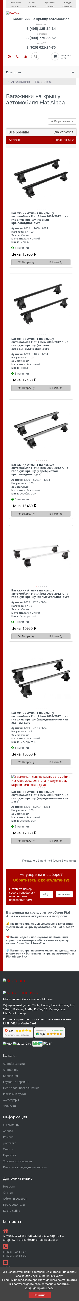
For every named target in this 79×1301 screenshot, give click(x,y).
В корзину (27, 262)
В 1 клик (54, 262)
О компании (11, 1125)
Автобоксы (10, 1070)
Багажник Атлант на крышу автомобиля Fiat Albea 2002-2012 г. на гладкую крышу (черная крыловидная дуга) (39, 217)
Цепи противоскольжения (21, 1088)
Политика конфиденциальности (25, 1167)
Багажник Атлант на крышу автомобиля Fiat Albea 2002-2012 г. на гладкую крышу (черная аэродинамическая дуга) (39, 343)
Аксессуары (11, 1100)
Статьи (8, 1192)
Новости (15, 6)
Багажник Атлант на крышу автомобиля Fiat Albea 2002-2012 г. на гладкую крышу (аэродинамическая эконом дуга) (39, 717)
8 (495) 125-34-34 (41, 29)
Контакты (67, 6)
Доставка (9, 1143)
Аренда (8, 1131)
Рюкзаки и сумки (14, 1094)
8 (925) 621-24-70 (41, 47)
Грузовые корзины (16, 1082)
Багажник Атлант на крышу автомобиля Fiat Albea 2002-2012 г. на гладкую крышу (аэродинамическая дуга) (39, 796)
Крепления (10, 1076)
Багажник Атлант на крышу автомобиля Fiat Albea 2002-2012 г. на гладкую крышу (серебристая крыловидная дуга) (39, 469)
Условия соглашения (17, 1161)
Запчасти (9, 1106)
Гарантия (9, 1155)
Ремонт (8, 1137)
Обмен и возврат (15, 1198)
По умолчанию (63, 121)
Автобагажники (14, 1064)
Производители (14, 1204)
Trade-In (50, 6)
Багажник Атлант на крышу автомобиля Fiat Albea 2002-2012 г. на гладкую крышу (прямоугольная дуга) (40, 593)
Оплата (32, 6)
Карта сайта (11, 1211)
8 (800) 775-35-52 (41, 38)
